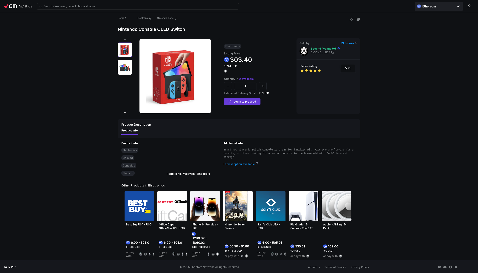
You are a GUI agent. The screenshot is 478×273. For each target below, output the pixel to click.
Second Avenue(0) (323, 48)
